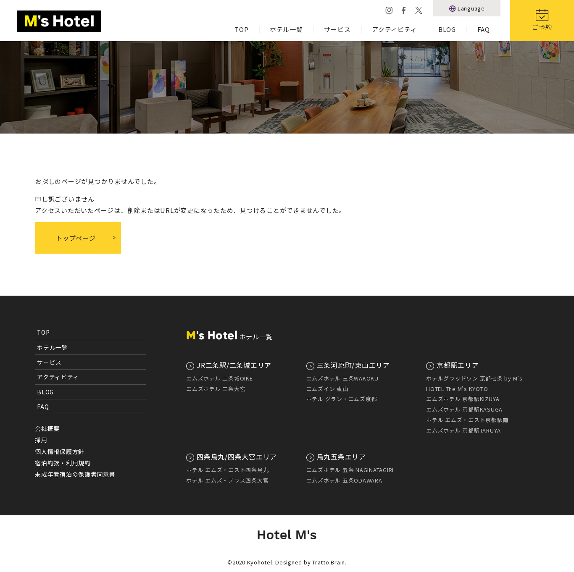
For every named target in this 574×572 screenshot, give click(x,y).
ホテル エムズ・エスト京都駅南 (467, 420)
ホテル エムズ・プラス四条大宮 (227, 480)
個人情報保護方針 (59, 451)
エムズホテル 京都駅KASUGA (464, 409)
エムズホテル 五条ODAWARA (344, 480)
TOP (241, 29)
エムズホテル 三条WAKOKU (342, 378)
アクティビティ (394, 29)
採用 (41, 440)
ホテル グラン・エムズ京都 (341, 399)
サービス (337, 29)
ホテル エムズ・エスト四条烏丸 (227, 470)
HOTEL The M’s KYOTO (457, 389)
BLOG (447, 29)
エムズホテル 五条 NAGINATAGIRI (350, 470)
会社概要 (47, 428)
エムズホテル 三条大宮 (215, 389)
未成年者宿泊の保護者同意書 (75, 474)
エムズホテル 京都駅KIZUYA (463, 399)
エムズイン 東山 (327, 389)
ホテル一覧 (286, 29)
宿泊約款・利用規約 (63, 463)
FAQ (483, 29)
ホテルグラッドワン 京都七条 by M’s (474, 378)
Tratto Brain (328, 562)
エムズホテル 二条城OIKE (219, 378)
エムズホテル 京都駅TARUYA (463, 430)
